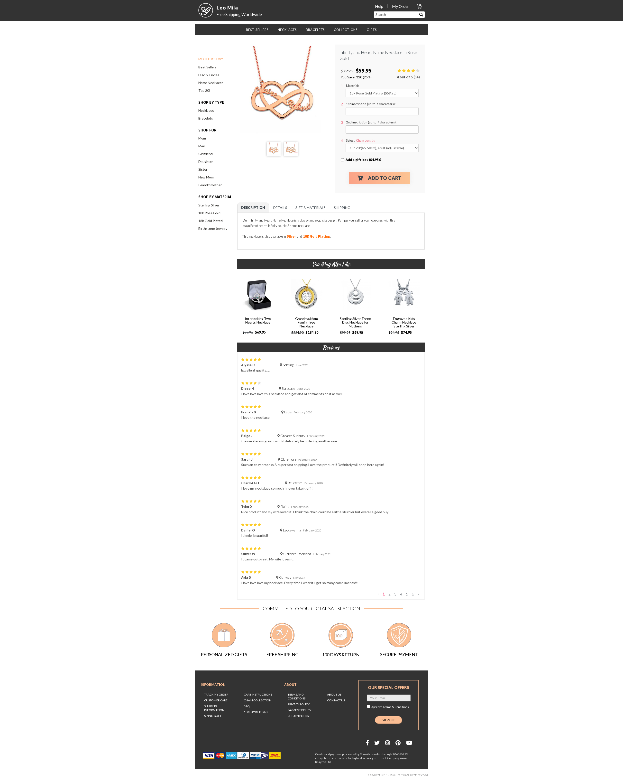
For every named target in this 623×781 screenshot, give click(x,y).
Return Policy (298, 716)
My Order (400, 6)
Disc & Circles (208, 75)
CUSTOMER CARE (216, 700)
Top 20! (204, 90)
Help (379, 6)
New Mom (206, 177)
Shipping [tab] (342, 207)
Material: (352, 86)
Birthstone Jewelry (212, 228)
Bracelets (205, 118)
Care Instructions (258, 694)
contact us (336, 700)
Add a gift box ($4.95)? (364, 160)
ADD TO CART (385, 178)
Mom (202, 138)
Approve (390, 707)
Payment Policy (299, 710)
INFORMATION (213, 685)
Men (201, 146)
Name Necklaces (210, 83)
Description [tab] (253, 207)
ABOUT (290, 685)
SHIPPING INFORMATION (214, 708)
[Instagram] (387, 742)
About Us (334, 694)
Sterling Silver (208, 205)
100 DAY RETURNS (256, 712)
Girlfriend (205, 154)
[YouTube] (409, 742)
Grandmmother (210, 185)
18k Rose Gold (209, 213)
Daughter (205, 161)
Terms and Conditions (296, 696)
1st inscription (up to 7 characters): (370, 104)
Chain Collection (257, 700)
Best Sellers (207, 67)
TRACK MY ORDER (216, 694)
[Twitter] (377, 742)
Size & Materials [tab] (310, 207)
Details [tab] (280, 207)
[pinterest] (398, 742)
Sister (202, 169)
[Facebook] (367, 742)
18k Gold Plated (210, 221)
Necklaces (206, 110)
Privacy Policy (299, 704)
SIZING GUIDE (213, 716)
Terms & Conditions (396, 707)
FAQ (247, 706)
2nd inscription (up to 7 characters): (371, 122)
